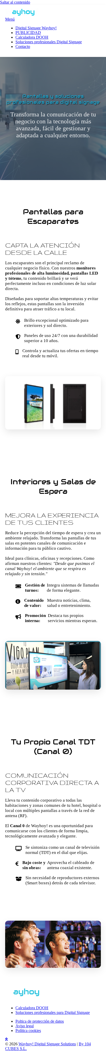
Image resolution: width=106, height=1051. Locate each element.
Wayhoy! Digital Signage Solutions (47, 1044)
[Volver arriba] (6, 1039)
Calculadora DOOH (31, 37)
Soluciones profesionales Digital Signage (48, 42)
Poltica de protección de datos (39, 1021)
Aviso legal (24, 1026)
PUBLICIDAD (28, 32)
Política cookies (28, 1030)
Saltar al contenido (15, 2)
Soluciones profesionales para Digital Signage (52, 1012)
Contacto (22, 46)
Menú (10, 19)
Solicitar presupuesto (39, 902)
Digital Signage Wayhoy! (36, 28)
